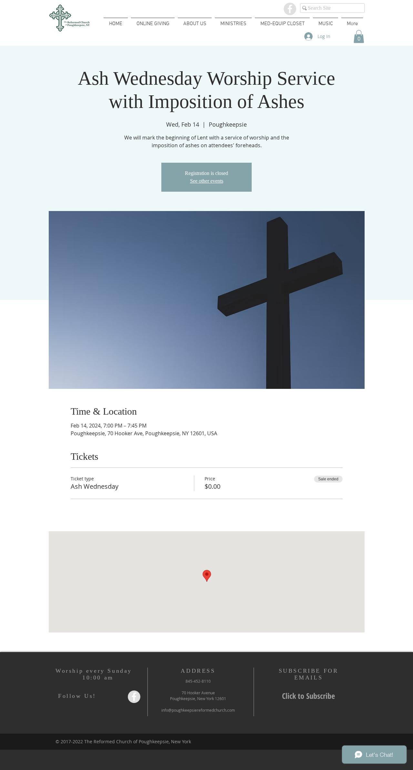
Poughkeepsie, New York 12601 (198, 698)
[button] (358, 36)
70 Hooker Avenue (198, 692)
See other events (206, 181)
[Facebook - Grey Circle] (290, 9)
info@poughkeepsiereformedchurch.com (198, 710)
